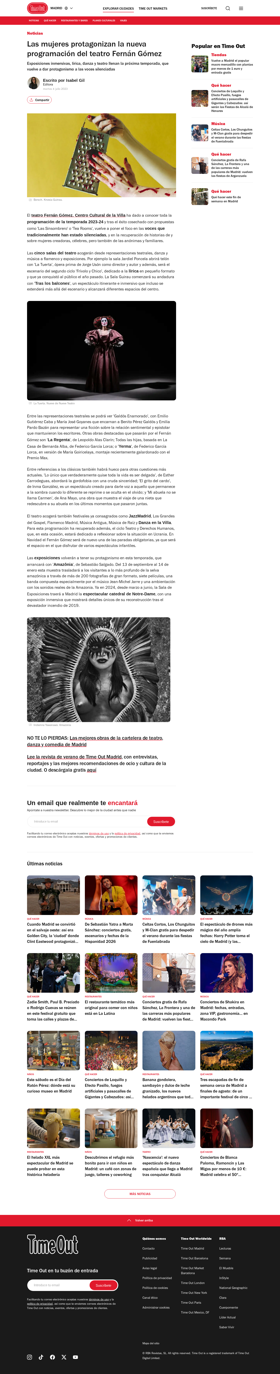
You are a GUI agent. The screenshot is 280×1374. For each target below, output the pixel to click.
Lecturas (225, 1249)
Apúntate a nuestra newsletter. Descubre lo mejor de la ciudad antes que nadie (81, 810)
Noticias (34, 21)
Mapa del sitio (150, 1343)
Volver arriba (144, 1220)
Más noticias (140, 1194)
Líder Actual (227, 1317)
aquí (92, 770)
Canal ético (150, 1298)
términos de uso (99, 834)
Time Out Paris (191, 1303)
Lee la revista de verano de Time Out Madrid (74, 757)
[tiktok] (41, 1357)
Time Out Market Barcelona (192, 1271)
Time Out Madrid (192, 1249)
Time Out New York (194, 1293)
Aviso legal (149, 1268)
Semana (225, 1258)
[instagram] (29, 1357)
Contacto (148, 1249)
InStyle (224, 1278)
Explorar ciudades (118, 9)
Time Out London (193, 1283)
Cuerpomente (228, 1308)
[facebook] (52, 1357)
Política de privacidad (157, 1278)
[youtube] (75, 1357)
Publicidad (149, 1258)
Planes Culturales (104, 21)
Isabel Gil (75, 80)
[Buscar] (227, 8)
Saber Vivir (226, 1327)
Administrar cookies (156, 1308)
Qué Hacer (50, 21)
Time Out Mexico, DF (195, 1313)
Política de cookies (155, 1288)
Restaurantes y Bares (74, 21)
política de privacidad (127, 834)
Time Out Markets (153, 9)
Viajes (123, 21)
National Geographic (233, 1288)
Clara (222, 1298)
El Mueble (226, 1268)
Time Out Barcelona (194, 1258)
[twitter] (63, 1357)
